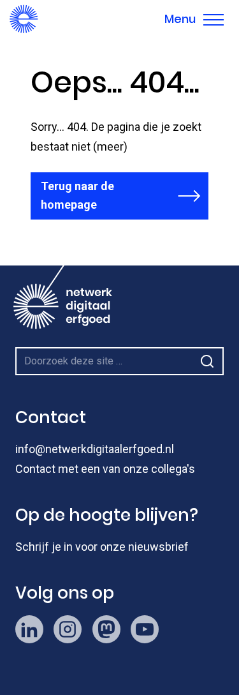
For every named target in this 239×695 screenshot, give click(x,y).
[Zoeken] (207, 361)
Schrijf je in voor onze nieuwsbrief (102, 546)
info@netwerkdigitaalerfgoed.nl (94, 449)
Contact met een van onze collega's (105, 468)
